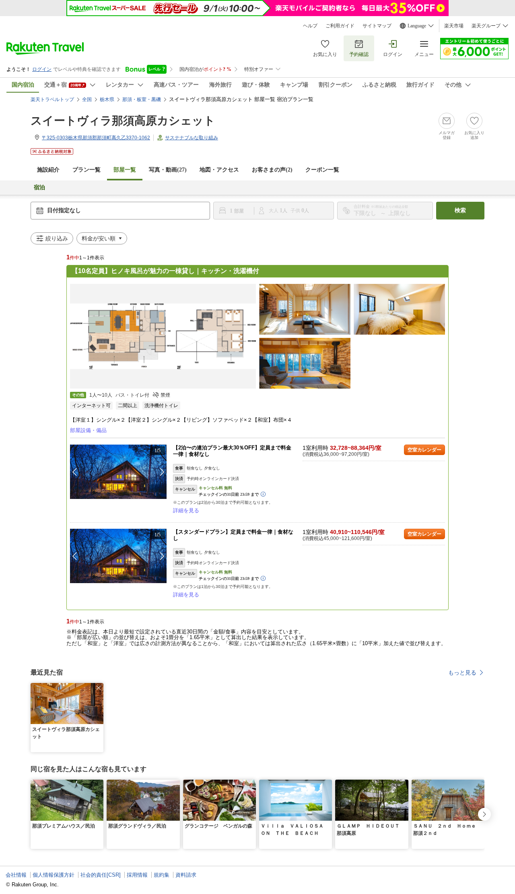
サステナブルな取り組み (191, 138)
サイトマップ (377, 26)
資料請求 (185, 875)
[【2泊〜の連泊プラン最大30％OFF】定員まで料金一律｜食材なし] (118, 472)
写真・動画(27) (168, 170)
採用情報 (137, 875)
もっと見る (462, 672)
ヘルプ (310, 26)
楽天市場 (454, 26)
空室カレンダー (424, 449)
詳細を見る (186, 510)
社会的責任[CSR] (100, 875)
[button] (162, 472)
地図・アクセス (219, 170)
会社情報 (16, 875)
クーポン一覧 (322, 170)
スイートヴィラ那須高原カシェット (123, 120)
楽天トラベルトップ (52, 99)
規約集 (161, 875)
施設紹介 (48, 170)
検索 (460, 210)
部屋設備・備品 (88, 430)
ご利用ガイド (339, 26)
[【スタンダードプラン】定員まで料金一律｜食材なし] (118, 556)
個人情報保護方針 (53, 875)
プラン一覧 (86, 170)
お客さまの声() (272, 170)
